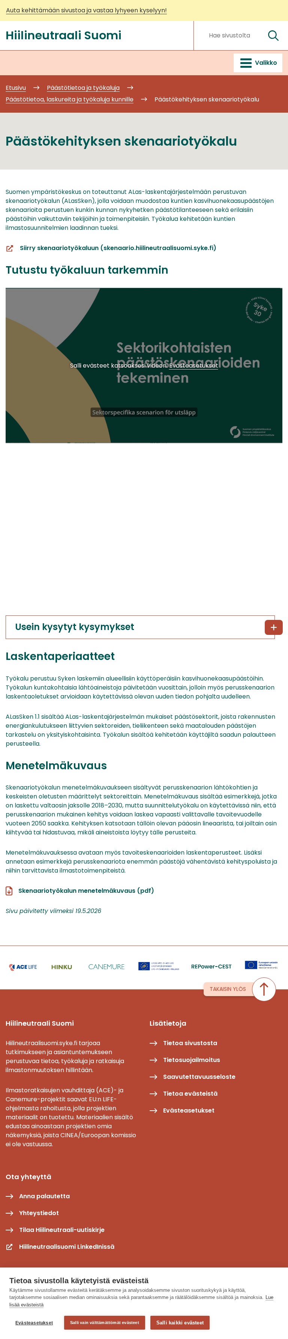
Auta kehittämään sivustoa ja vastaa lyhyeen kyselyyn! (86, 10)
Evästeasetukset (34, 1323)
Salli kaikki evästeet (180, 1323)
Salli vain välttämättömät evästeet (104, 1322)
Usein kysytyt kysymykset (74, 627)
